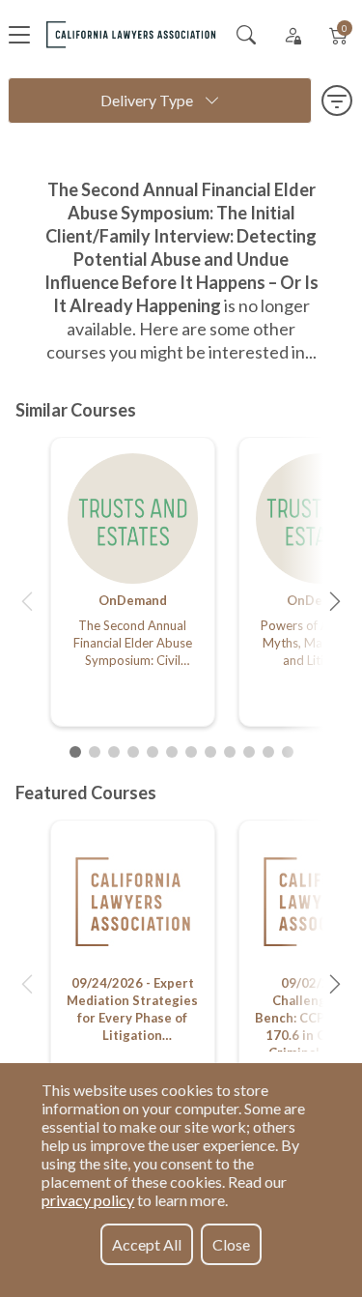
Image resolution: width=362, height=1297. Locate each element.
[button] (27, 601)
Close (231, 1244)
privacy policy (88, 1200)
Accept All (146, 1244)
